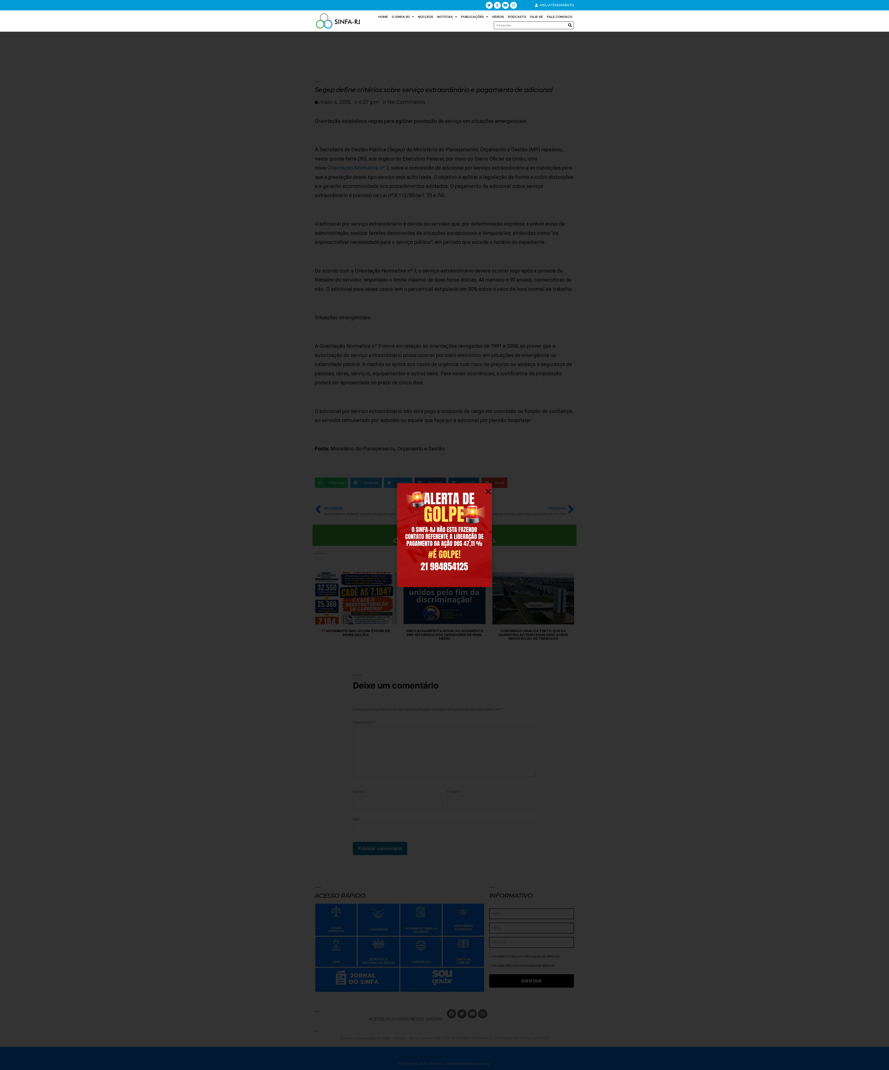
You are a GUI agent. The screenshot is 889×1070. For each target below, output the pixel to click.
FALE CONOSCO (559, 17)
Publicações (472, 17)
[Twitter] (489, 5)
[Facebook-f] (497, 5)
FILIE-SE (536, 17)
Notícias (445, 17)
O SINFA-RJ (401, 17)
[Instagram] (513, 5)
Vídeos (498, 17)
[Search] (570, 25)
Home (383, 17)
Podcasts (517, 17)
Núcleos (425, 17)
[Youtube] (505, 5)
